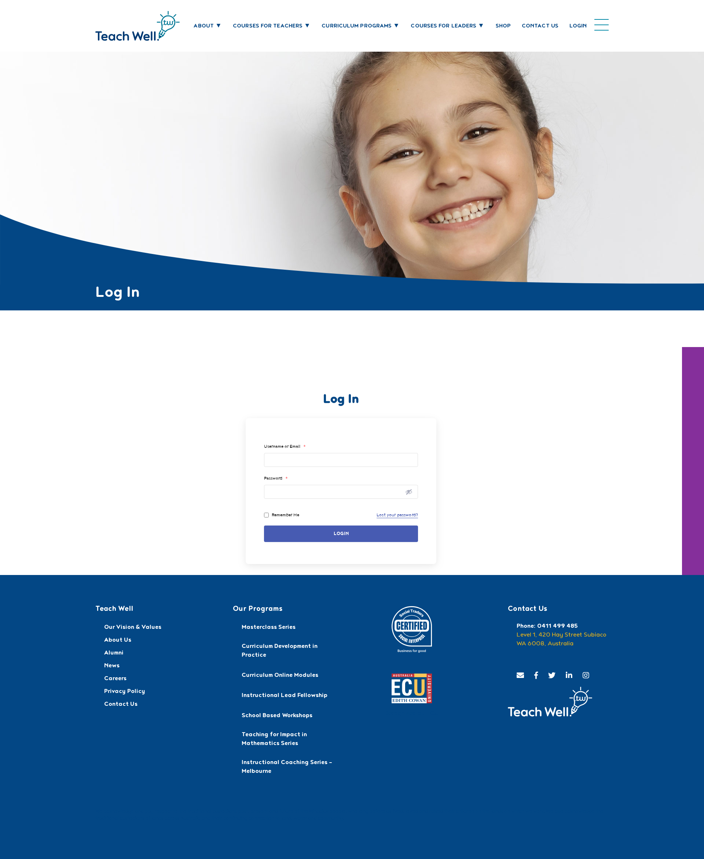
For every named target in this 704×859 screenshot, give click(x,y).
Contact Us (540, 26)
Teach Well (114, 609)
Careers (115, 679)
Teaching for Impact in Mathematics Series (274, 739)
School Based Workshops (277, 716)
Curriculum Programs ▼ (361, 26)
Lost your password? (397, 514)
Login (578, 26)
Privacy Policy (124, 692)
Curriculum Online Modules (280, 676)
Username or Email (285, 446)
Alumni (114, 653)
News (112, 666)
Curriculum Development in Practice (280, 651)
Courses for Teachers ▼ (272, 26)
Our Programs (257, 609)
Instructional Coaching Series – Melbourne (287, 767)
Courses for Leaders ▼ (447, 26)
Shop (503, 26)
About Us (117, 641)
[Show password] (408, 491)
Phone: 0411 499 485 (547, 627)
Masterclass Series (269, 628)
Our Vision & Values (132, 628)
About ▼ (208, 26)
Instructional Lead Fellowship (284, 696)
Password (276, 478)
